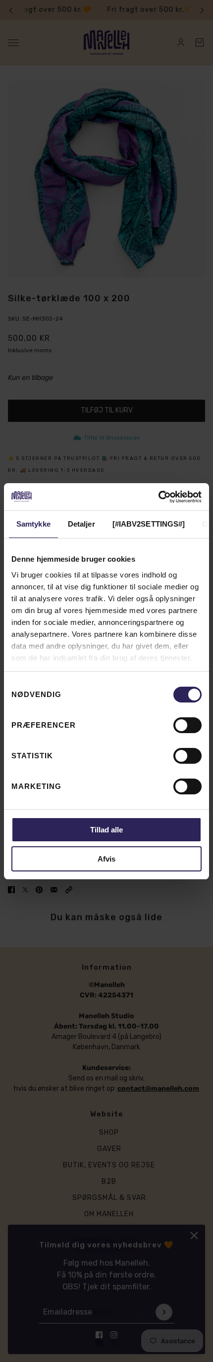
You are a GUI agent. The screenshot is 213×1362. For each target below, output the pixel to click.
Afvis (106, 859)
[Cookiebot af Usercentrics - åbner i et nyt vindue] (158, 497)
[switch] (187, 725)
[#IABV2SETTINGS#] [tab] (148, 524)
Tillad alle (106, 829)
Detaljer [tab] (81, 524)
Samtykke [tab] (33, 524)
